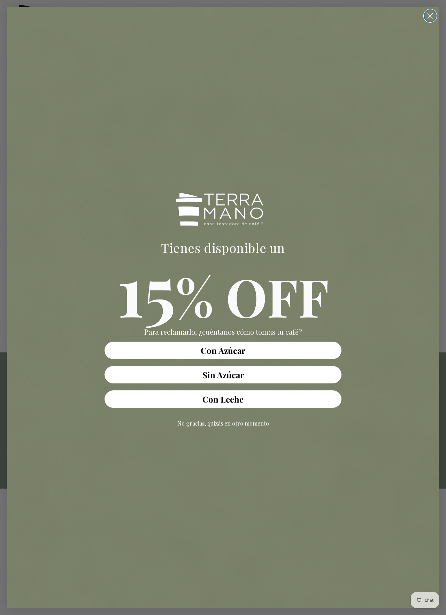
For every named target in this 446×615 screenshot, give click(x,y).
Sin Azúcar (223, 374)
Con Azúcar (223, 350)
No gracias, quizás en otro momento (223, 423)
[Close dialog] (430, 16)
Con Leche (223, 399)
